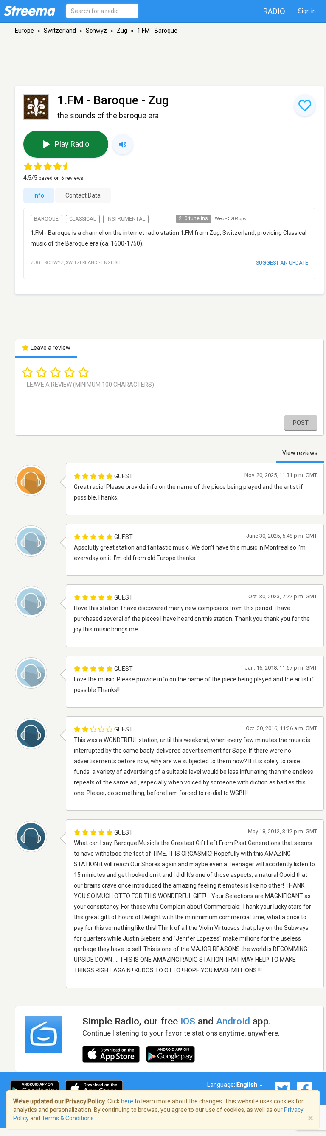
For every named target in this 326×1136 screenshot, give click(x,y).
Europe (24, 30)
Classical (82, 219)
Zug (122, 30)
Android (233, 1021)
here (127, 1101)
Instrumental (126, 219)
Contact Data (83, 195)
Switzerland (60, 30)
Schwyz (96, 30)
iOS (187, 1021)
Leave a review (49, 347)
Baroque (46, 219)
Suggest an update (282, 263)
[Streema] (29, 11)
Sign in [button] (307, 11)
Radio (274, 11)
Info (39, 195)
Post (301, 423)
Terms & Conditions (68, 1118)
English (247, 1084)
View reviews (300, 452)
